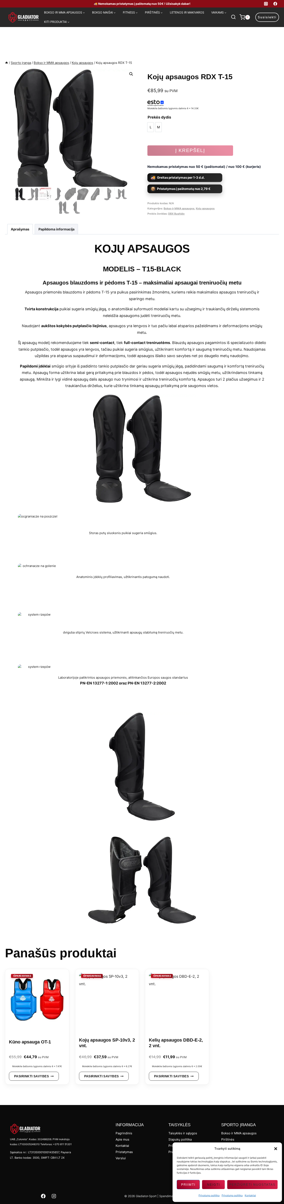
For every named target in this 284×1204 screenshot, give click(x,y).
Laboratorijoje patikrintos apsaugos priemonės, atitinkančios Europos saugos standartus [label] (123, 677)
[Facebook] (275, 3)
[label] (142, 721)
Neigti (213, 1184)
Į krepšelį (190, 150)
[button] (276, 1149)
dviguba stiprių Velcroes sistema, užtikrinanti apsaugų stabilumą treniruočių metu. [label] (123, 632)
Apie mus (122, 1139)
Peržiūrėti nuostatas (252, 1184)
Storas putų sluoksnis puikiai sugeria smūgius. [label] (123, 533)
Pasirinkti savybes (31, 1076)
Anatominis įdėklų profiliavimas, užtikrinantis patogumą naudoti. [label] (123, 577)
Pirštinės (227, 1139)
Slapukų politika (180, 1139)
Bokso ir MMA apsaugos (179, 208)
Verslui (121, 1158)
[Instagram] (266, 3)
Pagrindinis (124, 1133)
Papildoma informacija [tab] (56, 229)
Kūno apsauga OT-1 (30, 1041)
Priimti (188, 1184)
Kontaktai (250, 1195)
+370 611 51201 (62, 1144)
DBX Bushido (176, 213)
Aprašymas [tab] (20, 229)
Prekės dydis (159, 117)
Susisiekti (267, 17)
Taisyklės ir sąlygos (182, 1133)
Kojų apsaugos (205, 208)
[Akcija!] (37, 1002)
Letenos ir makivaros (187, 12)
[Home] (6, 63)
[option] (150, 127)
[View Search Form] (233, 17)
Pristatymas (124, 1152)
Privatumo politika (209, 1195)
